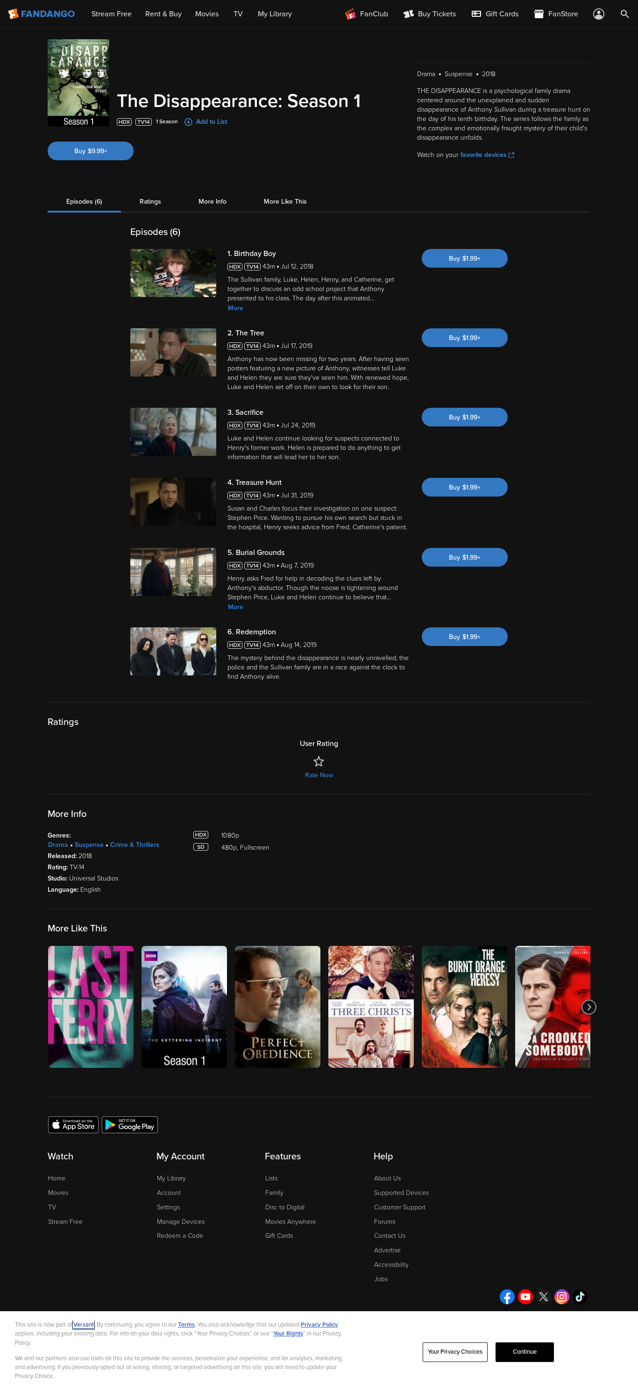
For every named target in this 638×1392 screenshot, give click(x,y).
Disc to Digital (285, 1207)
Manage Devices (181, 1222)
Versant (83, 1324)
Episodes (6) (84, 202)
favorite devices (484, 155)
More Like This (285, 202)
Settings (168, 1207)
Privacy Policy (319, 1324)
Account (169, 1193)
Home (56, 1178)
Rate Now (319, 775)
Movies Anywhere (290, 1222)
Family (274, 1193)
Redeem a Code (180, 1236)
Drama (58, 845)
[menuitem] (494, 14)
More (235, 308)
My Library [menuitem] (275, 14)
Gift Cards (279, 1236)
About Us (387, 1178)
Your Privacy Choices (455, 1352)
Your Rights (288, 1333)
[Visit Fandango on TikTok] (580, 1297)
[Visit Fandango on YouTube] (525, 1297)
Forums (384, 1222)
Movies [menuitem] (207, 14)
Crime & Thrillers (134, 845)
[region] (319, 1351)
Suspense (89, 845)
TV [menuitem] (238, 14)
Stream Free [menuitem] (112, 14)
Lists (271, 1178)
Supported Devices (401, 1193)
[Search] (625, 14)
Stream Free (65, 1222)
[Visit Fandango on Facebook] (507, 1297)
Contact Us (389, 1236)
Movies (58, 1193)
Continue (525, 1352)
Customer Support (399, 1207)
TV (52, 1207)
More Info (212, 202)
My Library (171, 1178)
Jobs (381, 1279)
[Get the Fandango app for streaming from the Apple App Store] (73, 1124)
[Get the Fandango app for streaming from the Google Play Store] (129, 1124)
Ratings (150, 202)
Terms (186, 1324)
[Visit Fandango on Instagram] (562, 1297)
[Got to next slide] (589, 1006)
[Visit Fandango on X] (544, 1297)
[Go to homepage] (42, 14)
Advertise (387, 1250)
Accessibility (391, 1265)
